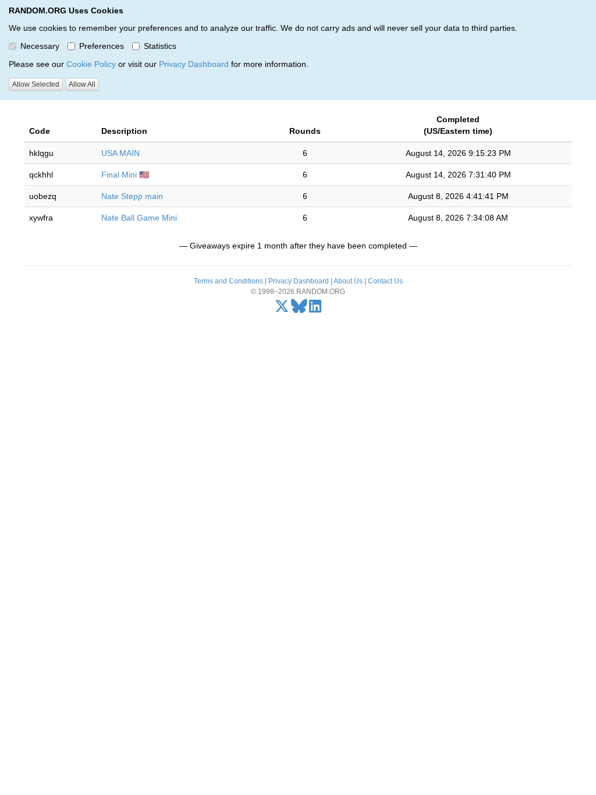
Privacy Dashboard (194, 64)
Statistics (160, 46)
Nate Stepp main (132, 196)
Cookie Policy (91, 64)
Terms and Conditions (228, 281)
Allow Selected (35, 84)
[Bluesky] (299, 309)
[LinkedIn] (315, 309)
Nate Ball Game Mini (139, 217)
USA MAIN (120, 153)
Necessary (39, 46)
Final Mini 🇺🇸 (125, 174)
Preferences (101, 46)
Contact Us (385, 281)
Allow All (82, 84)
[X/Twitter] (282, 309)
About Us (348, 281)
